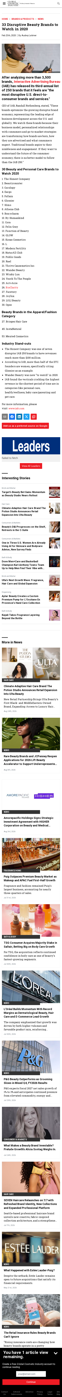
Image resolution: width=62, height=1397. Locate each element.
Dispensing (6, 592)
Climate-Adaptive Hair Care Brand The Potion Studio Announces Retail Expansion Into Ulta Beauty (24, 511)
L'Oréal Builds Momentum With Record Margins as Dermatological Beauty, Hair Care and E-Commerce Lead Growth (29, 1012)
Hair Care (5, 504)
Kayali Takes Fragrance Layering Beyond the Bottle (21, 617)
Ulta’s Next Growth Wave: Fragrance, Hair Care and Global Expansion (23, 582)
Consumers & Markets (11, 523)
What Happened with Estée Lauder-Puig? (29, 1270)
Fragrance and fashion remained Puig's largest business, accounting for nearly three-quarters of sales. (27, 889)
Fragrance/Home (12, 870)
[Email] (5, 417)
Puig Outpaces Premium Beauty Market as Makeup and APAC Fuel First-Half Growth (30, 878)
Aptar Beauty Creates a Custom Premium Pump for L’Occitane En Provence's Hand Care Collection (21, 599)
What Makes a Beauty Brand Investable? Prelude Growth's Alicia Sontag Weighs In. (30, 1147)
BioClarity (12, 287)
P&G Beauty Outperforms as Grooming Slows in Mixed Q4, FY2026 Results (28, 1081)
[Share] (12, 417)
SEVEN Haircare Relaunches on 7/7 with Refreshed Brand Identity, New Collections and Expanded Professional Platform (30, 1204)
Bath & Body (7, 557)
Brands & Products (23, 19)
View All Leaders (31, 466)
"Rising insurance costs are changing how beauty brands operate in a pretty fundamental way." (29, 1345)
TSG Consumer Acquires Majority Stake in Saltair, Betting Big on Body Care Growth (30, 944)
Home (5, 19)
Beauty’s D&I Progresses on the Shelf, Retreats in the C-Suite (24, 528)
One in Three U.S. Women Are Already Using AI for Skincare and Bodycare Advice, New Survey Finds (24, 546)
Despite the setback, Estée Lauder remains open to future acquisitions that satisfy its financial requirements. (29, 1279)
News (41, 19)
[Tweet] (26, 417)
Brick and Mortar (8, 488)
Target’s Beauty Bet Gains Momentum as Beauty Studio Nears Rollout (23, 494)
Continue (31, 1382)
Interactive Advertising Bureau (37, 82)
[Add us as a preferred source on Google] (34, 417)
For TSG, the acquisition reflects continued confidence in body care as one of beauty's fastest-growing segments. (30, 955)
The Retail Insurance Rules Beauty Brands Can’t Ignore (30, 1334)
